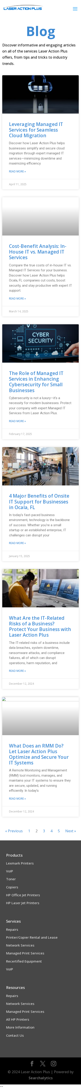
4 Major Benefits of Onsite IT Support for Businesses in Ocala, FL (39, 501)
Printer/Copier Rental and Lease (32, 937)
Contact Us (15, 1035)
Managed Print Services (25, 953)
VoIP (9, 871)
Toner (11, 879)
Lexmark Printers (20, 863)
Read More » (17, 171)
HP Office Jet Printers (23, 895)
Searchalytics (41, 1077)
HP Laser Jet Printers (22, 903)
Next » (70, 830)
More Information (20, 1027)
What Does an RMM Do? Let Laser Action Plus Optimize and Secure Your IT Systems (39, 754)
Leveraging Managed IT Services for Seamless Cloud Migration (36, 130)
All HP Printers (17, 1019)
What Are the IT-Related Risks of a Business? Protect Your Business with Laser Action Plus (40, 626)
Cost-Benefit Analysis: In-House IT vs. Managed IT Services (38, 252)
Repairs (12, 929)
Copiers (12, 887)
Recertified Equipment (24, 961)
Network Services (20, 945)
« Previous (14, 830)
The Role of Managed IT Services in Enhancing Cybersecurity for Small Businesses (36, 381)
